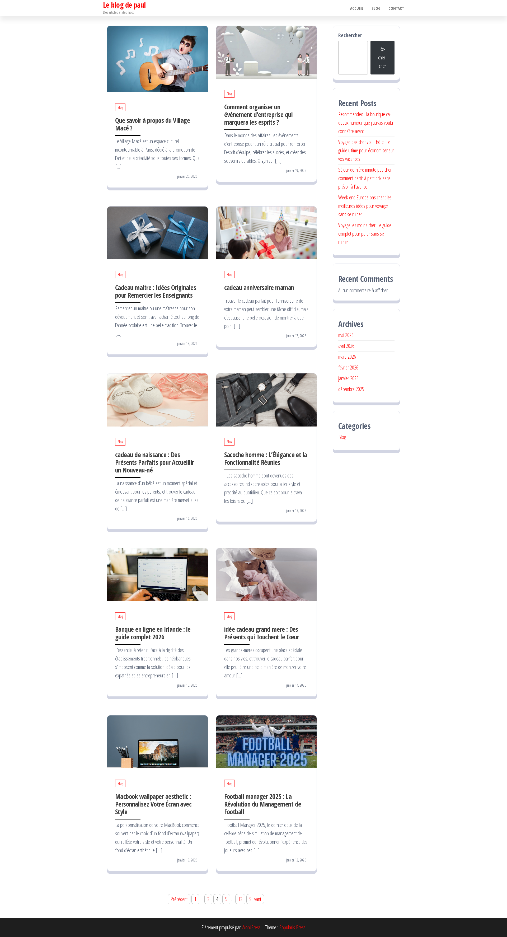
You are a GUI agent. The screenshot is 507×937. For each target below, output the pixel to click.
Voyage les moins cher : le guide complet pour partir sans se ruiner (364, 234)
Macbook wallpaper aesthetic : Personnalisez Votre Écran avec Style (153, 804)
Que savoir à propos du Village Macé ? (152, 124)
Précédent (179, 899)
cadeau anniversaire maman (259, 287)
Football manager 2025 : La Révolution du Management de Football (262, 804)
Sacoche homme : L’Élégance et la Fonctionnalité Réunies (265, 458)
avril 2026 (346, 345)
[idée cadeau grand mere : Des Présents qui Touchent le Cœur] (266, 574)
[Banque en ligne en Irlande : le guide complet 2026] (157, 574)
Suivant (255, 899)
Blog (376, 8)
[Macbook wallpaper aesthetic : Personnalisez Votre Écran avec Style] (157, 741)
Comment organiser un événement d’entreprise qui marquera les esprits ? (258, 114)
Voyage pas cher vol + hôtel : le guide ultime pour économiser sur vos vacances (366, 150)
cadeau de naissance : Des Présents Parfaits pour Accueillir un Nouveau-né (154, 462)
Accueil (357, 8)
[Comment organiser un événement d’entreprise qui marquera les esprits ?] (266, 51)
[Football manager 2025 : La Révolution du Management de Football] (266, 741)
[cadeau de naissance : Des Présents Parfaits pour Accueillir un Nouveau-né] (157, 399)
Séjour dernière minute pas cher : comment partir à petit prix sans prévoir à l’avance (365, 178)
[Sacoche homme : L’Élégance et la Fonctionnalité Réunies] (266, 399)
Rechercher (350, 35)
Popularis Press (292, 927)
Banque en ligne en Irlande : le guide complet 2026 (153, 633)
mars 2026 (347, 356)
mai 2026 (346, 335)
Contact (396, 8)
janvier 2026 (348, 378)
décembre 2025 (351, 389)
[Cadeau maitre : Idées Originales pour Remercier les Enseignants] (157, 232)
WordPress (251, 927)
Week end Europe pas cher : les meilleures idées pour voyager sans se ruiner (365, 206)
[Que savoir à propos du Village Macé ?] (157, 58)
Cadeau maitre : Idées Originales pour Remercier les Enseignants (155, 291)
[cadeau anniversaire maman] (266, 232)
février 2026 (348, 367)
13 (240, 899)
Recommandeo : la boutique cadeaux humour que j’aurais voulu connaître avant (365, 123)
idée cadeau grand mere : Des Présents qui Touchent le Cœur (261, 633)
